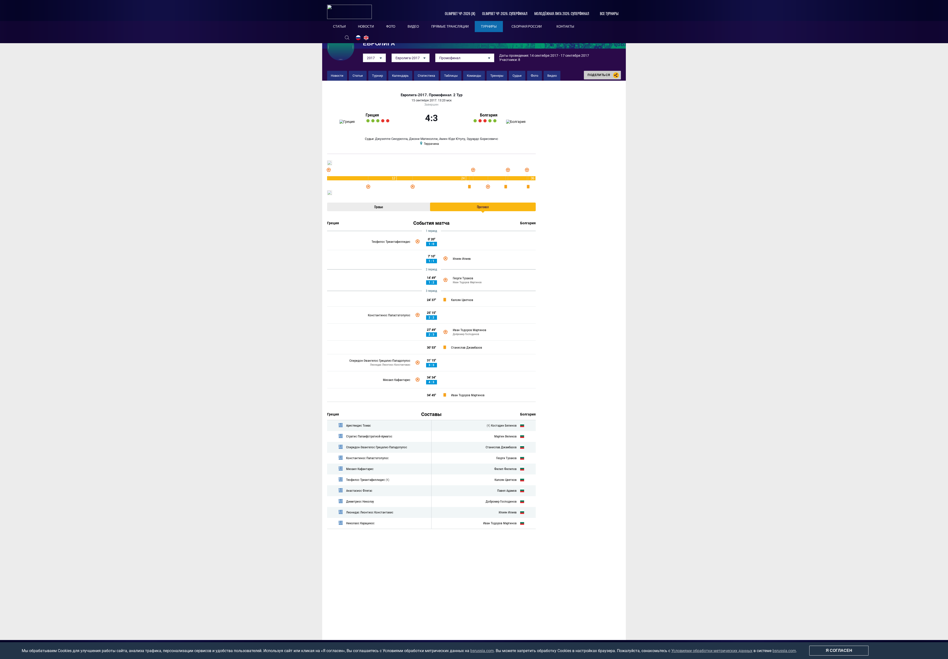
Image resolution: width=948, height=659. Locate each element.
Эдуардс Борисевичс (482, 139)
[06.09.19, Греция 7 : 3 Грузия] (377, 120)
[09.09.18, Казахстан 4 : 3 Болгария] (480, 120)
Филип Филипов (505, 469)
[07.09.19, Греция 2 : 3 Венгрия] (382, 120)
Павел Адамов (507, 490)
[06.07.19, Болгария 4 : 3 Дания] (490, 120)
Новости (337, 75)
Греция (372, 115)
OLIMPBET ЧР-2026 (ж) (460, 13)
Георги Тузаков (463, 278)
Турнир (377, 75)
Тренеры (496, 75)
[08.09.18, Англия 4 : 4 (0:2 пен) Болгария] (475, 120)
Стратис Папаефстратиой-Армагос (369, 436)
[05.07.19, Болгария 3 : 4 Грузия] (485, 120)
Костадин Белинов (504, 425)
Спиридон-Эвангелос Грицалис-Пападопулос (379, 360)
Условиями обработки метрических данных (711, 650)
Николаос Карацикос (360, 523)
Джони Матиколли (423, 139)
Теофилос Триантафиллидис (391, 242)
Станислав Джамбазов (466, 347)
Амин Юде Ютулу (452, 139)
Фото (534, 75)
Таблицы (451, 75)
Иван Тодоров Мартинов (467, 282)
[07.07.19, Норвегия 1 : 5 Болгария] (494, 120)
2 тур (457, 95)
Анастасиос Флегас (359, 490)
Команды (474, 75)
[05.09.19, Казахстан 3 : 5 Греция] (373, 120)
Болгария (488, 115)
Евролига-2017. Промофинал (426, 95)
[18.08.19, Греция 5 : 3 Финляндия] (368, 120)
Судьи (517, 75)
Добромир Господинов (466, 334)
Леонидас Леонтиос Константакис (390, 364)
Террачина (431, 144)
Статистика (426, 75)
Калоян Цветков (462, 300)
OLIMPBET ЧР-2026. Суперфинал (504, 13)
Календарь (400, 75)
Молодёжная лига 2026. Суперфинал (561, 13)
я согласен (839, 650)
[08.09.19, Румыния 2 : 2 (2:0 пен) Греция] (387, 120)
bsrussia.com (482, 650)
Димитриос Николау (360, 501)
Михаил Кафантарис (396, 380)
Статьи (358, 75)
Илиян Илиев (462, 259)
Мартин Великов (505, 436)
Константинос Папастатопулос (389, 315)
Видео (552, 75)
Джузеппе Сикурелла (391, 139)
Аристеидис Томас (358, 425)
